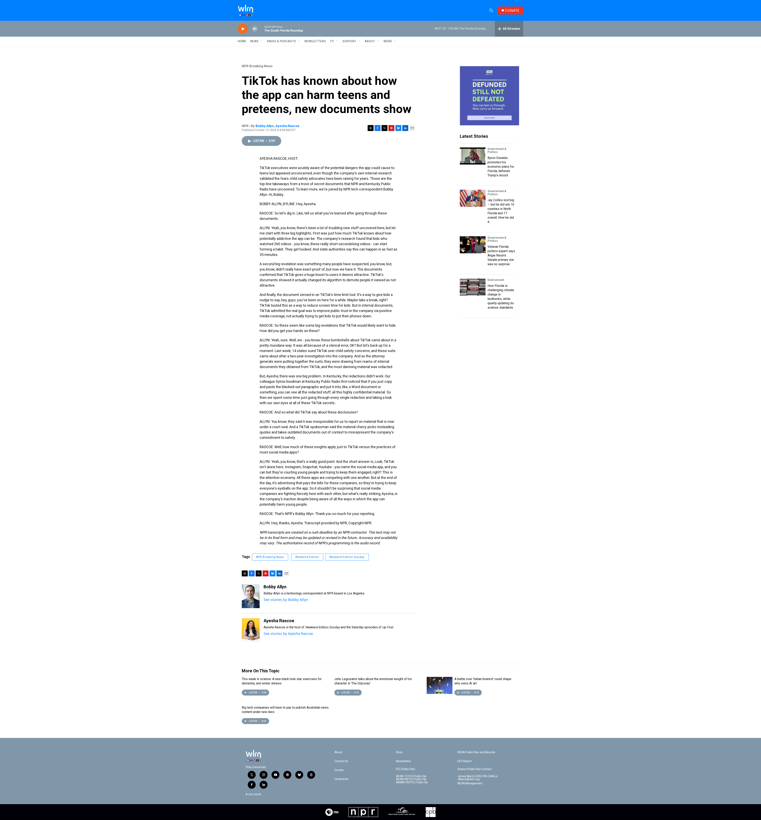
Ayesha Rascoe (287, 126)
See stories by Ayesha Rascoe (288, 633)
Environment (496, 279)
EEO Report (464, 761)
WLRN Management (469, 783)
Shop (399, 752)
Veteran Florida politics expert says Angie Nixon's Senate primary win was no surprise (501, 255)
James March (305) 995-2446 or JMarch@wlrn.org (477, 778)
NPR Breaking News (257, 66)
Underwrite (341, 779)
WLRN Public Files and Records (476, 752)
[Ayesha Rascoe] (251, 630)
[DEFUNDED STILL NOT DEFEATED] (489, 95)
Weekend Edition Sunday (347, 557)
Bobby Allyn (265, 126)
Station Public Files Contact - (475, 769)
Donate (339, 770)
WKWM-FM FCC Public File (412, 782)
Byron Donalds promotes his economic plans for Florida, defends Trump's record (501, 166)
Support (349, 41)
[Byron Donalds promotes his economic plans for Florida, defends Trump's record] (473, 156)
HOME (242, 41)
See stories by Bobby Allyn (286, 599)
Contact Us (341, 761)
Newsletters (315, 41)
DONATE (512, 10)
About (370, 41)
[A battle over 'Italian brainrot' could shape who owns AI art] (439, 685)
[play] (243, 29)
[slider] (261, 29)
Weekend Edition (307, 557)
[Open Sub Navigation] (261, 41)
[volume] (254, 28)
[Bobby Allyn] (251, 596)
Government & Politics (497, 150)
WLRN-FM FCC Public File (411, 779)
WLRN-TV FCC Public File (411, 776)
